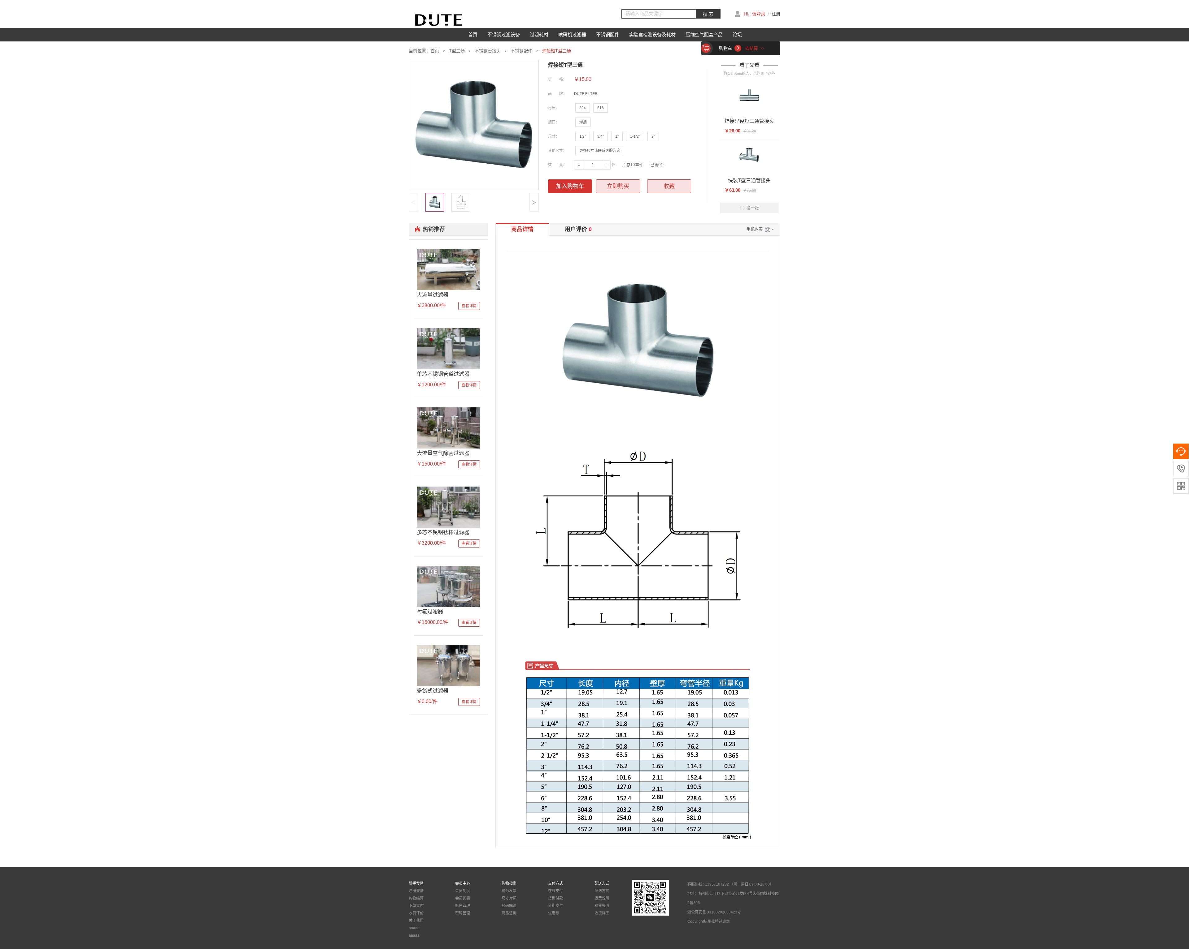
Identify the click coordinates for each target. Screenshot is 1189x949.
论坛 (737, 34)
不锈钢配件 (607, 34)
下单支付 (416, 906)
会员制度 (462, 891)
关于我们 (416, 920)
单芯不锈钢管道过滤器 (443, 374)
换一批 (752, 207)
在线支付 (555, 891)
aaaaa (414, 928)
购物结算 (416, 898)
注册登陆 (416, 891)
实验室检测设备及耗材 (652, 34)
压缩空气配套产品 (704, 34)
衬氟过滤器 (430, 612)
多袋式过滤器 (432, 691)
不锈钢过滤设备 (503, 34)
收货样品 (601, 913)
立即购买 (618, 186)
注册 (776, 13)
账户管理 (462, 906)
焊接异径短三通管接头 (749, 121)
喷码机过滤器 (572, 34)
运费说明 (601, 898)
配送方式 (601, 891)
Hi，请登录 (754, 13)
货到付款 (555, 898)
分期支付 (555, 906)
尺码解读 (509, 906)
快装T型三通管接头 (749, 180)
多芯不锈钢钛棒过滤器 (443, 532)
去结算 (754, 48)
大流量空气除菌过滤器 (443, 453)
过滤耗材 (539, 34)
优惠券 (553, 913)
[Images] (473, 125)
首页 (472, 34)
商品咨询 (509, 913)
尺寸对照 (509, 898)
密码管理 (462, 913)
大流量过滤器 (432, 295)
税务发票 (509, 891)
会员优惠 (462, 898)
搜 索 (708, 14)
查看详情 (469, 306)
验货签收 (601, 906)
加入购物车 (570, 186)
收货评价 (416, 913)
